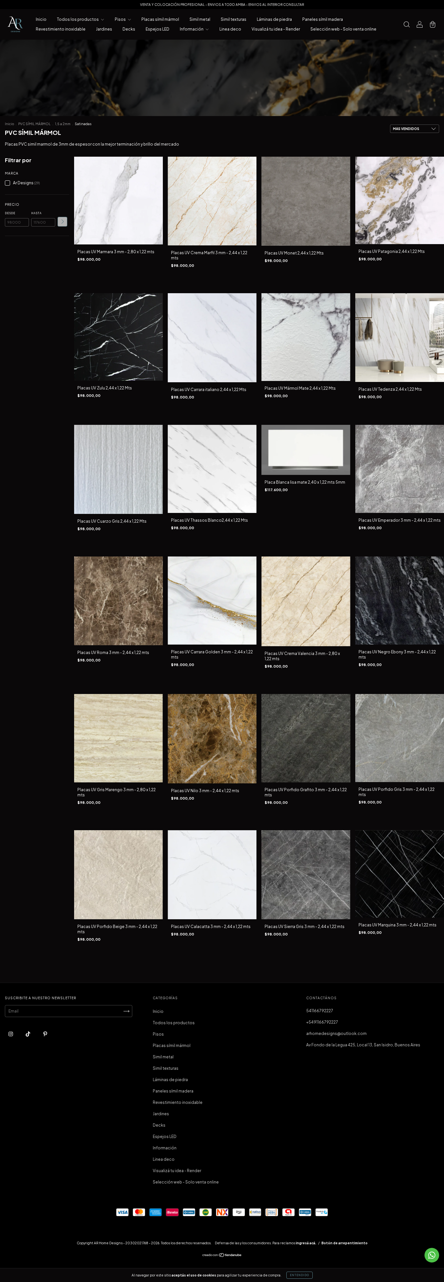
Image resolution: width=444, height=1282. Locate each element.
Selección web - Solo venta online (343, 29)
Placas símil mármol (160, 19)
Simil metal (199, 19)
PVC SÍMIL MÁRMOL (34, 124)
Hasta (36, 213)
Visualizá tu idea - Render (276, 29)
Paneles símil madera (322, 19)
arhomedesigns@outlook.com (336, 1033)
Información (192, 29)
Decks (129, 29)
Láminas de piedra (274, 19)
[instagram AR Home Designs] (11, 1034)
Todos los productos (78, 19)
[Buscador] (406, 25)
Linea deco (230, 29)
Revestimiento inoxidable (60, 29)
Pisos (120, 19)
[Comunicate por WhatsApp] (431, 1255)
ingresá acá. (306, 1243)
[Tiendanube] (222, 1255)
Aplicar (62, 222)
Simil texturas (233, 19)
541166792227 (319, 1010)
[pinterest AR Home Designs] (45, 1034)
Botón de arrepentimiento (344, 1243)
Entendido (299, 1275)
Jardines (104, 29)
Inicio (41, 19)
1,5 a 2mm (63, 124)
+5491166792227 (322, 1022)
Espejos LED (157, 29)
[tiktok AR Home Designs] (28, 1034)
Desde (10, 213)
